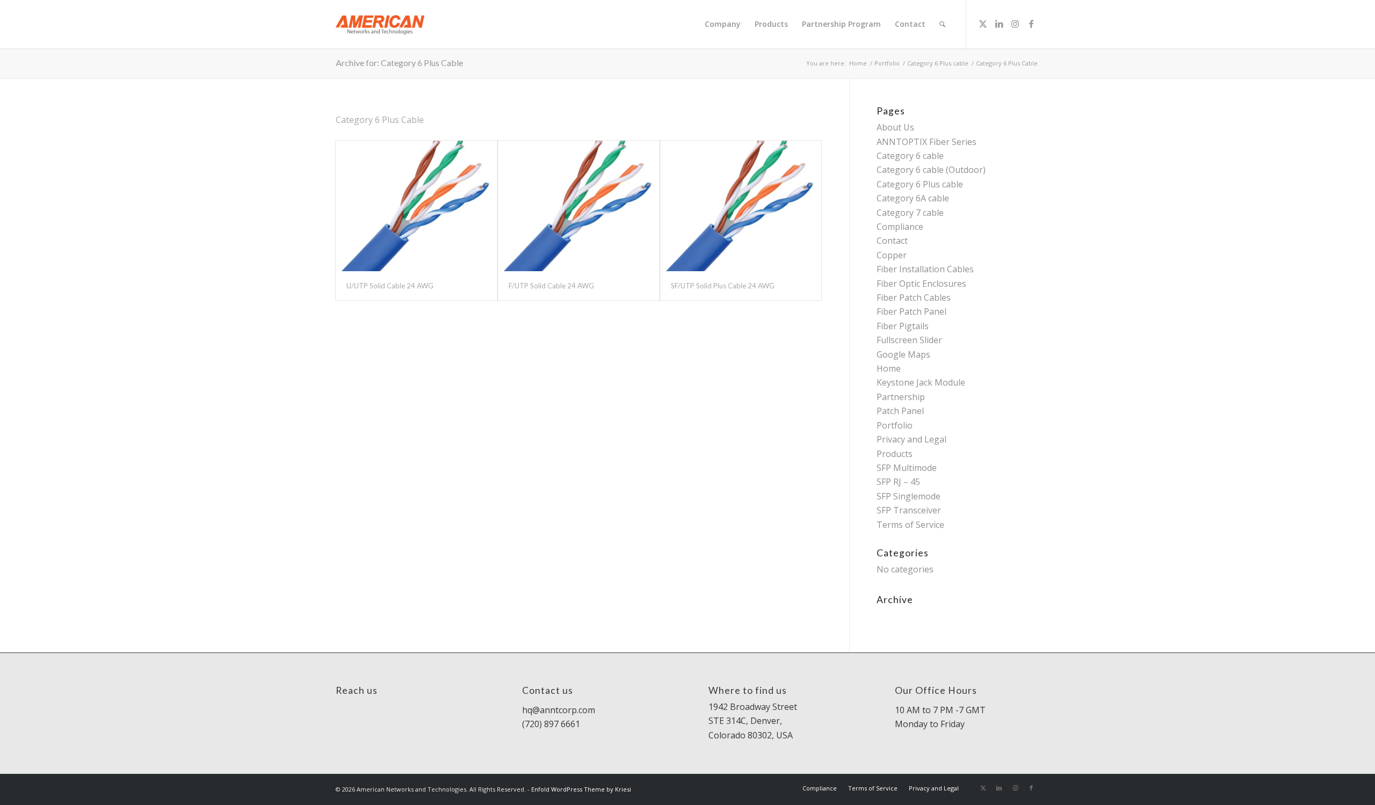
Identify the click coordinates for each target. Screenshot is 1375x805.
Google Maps (903, 354)
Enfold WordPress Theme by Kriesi (581, 789)
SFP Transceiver (909, 510)
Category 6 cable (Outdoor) (931, 170)
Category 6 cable (910, 156)
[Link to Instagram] (1015, 24)
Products (895, 454)
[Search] (942, 24)
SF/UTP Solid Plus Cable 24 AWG (723, 285)
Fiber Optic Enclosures (921, 283)
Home (889, 368)
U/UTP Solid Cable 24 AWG (389, 285)
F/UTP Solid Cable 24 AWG (551, 285)
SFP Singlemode (908, 496)
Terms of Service (910, 525)
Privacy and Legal (911, 439)
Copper (892, 255)
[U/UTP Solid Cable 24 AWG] (416, 206)
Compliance (900, 227)
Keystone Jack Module (921, 382)
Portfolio (895, 425)
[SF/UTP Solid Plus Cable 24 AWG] (741, 206)
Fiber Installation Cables (925, 269)
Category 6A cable (913, 198)
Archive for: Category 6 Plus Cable (399, 62)
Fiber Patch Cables (914, 297)
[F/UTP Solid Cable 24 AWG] (579, 206)
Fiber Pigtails (903, 326)
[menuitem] (723, 24)
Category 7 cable (910, 213)
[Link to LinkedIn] (999, 24)
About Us (895, 127)
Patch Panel (900, 411)
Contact (892, 240)
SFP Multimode (907, 468)
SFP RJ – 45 (898, 482)
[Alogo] (380, 24)
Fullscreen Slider (909, 340)
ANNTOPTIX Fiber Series (926, 142)
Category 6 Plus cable (920, 184)
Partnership (901, 397)
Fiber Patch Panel (911, 311)
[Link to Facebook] (1031, 24)
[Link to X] (983, 24)
